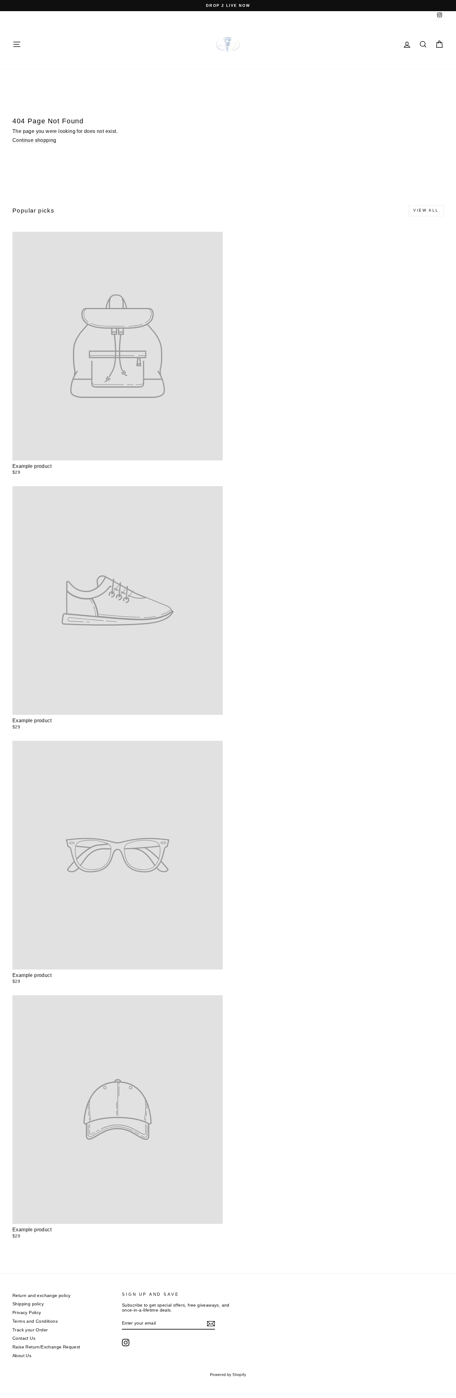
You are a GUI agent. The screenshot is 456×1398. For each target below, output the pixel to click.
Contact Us (23, 1338)
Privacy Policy (26, 1312)
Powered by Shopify (228, 1375)
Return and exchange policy (41, 1295)
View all (426, 210)
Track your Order (30, 1330)
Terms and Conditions (35, 1321)
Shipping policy (28, 1304)
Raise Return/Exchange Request (46, 1347)
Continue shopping (34, 140)
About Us (21, 1355)
